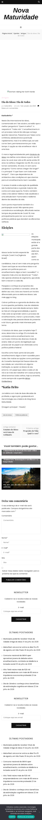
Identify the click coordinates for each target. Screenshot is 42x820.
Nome (5, 538)
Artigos (5, 97)
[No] (39, 812)
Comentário (7, 516)
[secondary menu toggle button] (2, 2)
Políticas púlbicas (21, 415)
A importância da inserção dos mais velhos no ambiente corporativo (20, 451)
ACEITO (12, 817)
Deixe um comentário (10, 108)
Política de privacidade (26, 817)
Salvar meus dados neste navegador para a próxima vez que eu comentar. (20, 572)
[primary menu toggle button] (21, 27)
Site (3, 558)
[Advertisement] (21, 65)
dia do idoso (7, 415)
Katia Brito (8, 106)
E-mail (5, 548)
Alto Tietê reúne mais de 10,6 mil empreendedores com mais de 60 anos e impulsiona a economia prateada (20, 672)
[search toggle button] (39, 2)
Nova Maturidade (21, 14)
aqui (7, 297)
